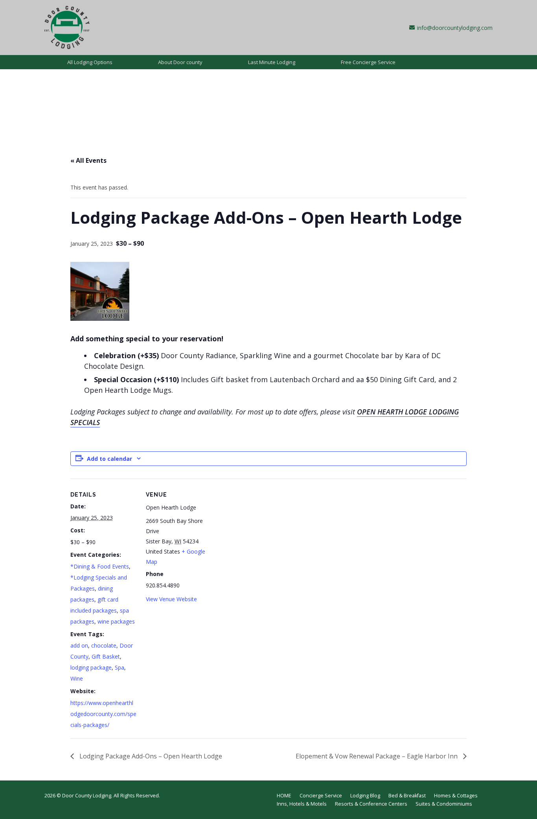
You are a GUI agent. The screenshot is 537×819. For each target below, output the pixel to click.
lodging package (91, 667)
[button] (117, 62)
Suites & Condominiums (444, 804)
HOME (284, 795)
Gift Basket (106, 656)
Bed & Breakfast (407, 795)
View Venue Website (171, 599)
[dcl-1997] (67, 27)
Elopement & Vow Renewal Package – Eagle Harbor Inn (377, 756)
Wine (76, 678)
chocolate (103, 645)
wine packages (116, 621)
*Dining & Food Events (99, 566)
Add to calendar (109, 458)
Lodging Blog (365, 795)
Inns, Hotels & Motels (302, 804)
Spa (119, 667)
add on (79, 645)
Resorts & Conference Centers (371, 804)
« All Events (88, 160)
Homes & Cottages (456, 795)
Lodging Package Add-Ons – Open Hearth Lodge (150, 756)
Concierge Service (321, 795)
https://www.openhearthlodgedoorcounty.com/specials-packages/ (103, 714)
